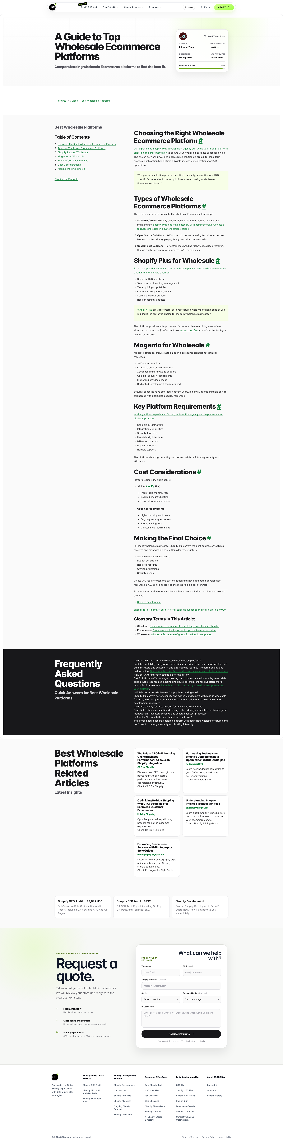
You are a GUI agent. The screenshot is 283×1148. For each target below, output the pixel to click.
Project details (148, 1007)
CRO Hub (180, 1085)
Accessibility (225, 1137)
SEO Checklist (152, 1101)
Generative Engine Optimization (185, 1118)
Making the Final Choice (71, 168)
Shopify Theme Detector (157, 1106)
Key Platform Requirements (73, 160)
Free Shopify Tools (154, 1085)
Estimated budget (195, 993)
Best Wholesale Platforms (96, 100)
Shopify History (214, 1095)
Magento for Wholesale (71, 156)
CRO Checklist (152, 1090)
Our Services (120, 1090)
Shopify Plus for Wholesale (73, 152)
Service (145, 993)
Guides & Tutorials (185, 1111)
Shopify (149, 486)
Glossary (211, 1090)
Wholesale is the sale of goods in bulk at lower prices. (181, 634)
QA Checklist (151, 1095)
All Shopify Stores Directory (153, 1118)
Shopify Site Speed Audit (92, 1100)
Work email (187, 966)
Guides (74, 100)
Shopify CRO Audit (92, 1085)
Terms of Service (190, 1137)
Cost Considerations (69, 164)
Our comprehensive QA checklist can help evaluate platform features (189, 671)
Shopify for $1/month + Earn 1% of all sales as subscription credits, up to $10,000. (180, 609)
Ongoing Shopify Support (122, 1107)
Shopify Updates (153, 1111)
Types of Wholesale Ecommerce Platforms (81, 148)
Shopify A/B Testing (185, 1095)
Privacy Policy (209, 1137)
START (222, 7)
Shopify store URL (154, 979)
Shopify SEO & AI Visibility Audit (91, 1091)
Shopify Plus (145, 309)
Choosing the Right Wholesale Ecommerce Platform (87, 144)
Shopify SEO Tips (184, 1090)
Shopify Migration (122, 1101)
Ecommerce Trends (185, 1106)
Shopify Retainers (122, 1095)
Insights (61, 100)
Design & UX (182, 1101)
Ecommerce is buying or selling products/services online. (184, 630)
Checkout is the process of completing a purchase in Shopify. (184, 626)
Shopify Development (149, 602)
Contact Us (212, 1085)
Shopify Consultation (124, 1114)
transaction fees (189, 330)
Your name (146, 966)
